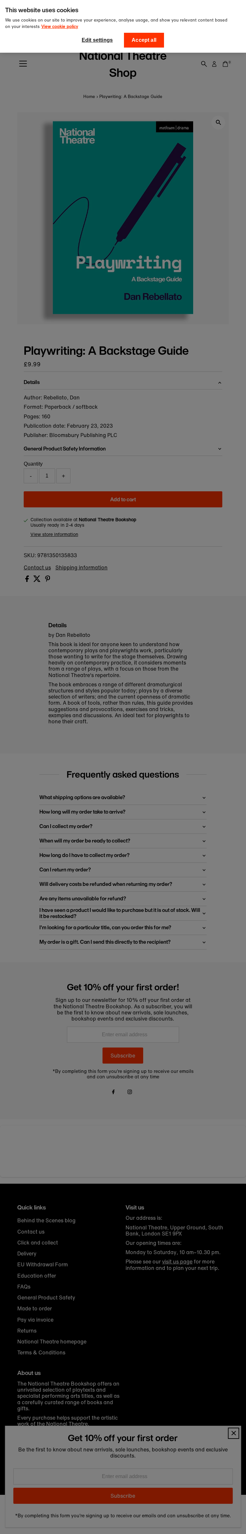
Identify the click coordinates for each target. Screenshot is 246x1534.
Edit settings (97, 40)
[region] (123, 26)
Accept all (144, 40)
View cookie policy (59, 26)
